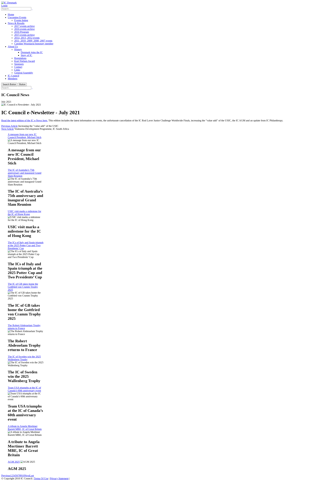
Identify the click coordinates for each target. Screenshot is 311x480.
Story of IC (26, 55)
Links (17, 69)
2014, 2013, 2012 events (27, 37)
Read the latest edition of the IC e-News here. (24, 120)
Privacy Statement (59, 478)
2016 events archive (24, 29)
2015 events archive (24, 34)
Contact (18, 67)
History (18, 49)
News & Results (16, 23)
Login (4, 5)
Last (31, 475)
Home (11, 14)
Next (26, 475)
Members (12, 78)
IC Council (13, 75)
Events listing (21, 20)
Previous (5, 475)
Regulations (20, 58)
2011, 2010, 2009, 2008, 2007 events (33, 40)
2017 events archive (24, 26)
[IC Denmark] (9, 2)
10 (23, 475)
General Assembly (23, 72)
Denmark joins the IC (32, 52)
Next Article (7, 129)
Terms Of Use (41, 478)
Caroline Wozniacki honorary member (33, 43)
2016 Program (21, 32)
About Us (13, 46)
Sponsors (19, 64)
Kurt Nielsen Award (24, 61)
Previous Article (9, 126)
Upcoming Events (17, 17)
